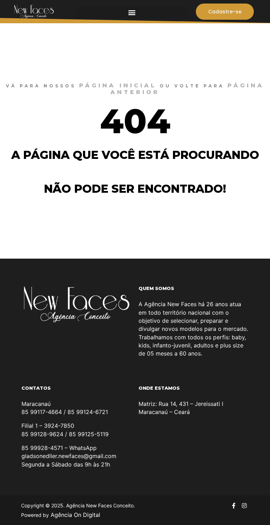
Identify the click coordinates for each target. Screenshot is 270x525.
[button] (132, 12)
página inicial (117, 85)
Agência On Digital (74, 514)
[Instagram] (244, 505)
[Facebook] (233, 505)
